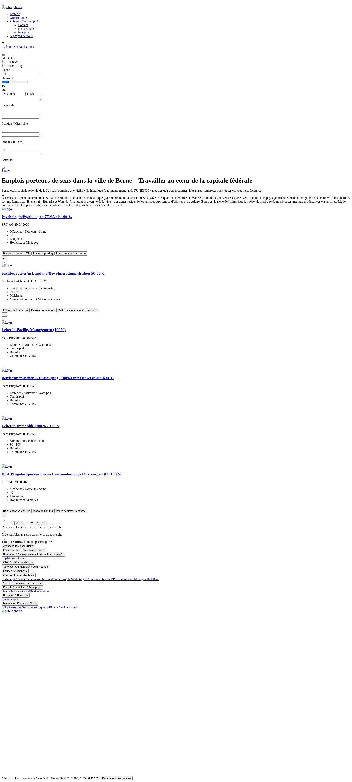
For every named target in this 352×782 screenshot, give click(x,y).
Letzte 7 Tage (15, 66)
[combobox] (176, 105)
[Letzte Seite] (53, 524)
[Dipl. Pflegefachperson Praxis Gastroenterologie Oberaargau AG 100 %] (176, 466)
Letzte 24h (13, 61)
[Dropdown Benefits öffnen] (41, 153)
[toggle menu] (3, 51)
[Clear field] (3, 55)
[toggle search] (3, 4)
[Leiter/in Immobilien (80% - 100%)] (176, 418)
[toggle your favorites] (3, 47)
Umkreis (7, 78)
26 (44, 523)
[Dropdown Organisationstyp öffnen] (41, 135)
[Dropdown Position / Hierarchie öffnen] (41, 117)
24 (31, 523)
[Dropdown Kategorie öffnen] (41, 99)
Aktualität (8, 57)
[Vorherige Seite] (7, 524)
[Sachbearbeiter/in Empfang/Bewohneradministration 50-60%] (176, 265)
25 (37, 523)
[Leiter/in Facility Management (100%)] (176, 322)
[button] (176, 43)
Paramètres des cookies (116, 778)
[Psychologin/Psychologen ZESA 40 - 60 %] (176, 209)
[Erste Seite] (3, 524)
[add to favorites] (3, 262)
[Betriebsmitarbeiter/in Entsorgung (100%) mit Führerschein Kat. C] (176, 370)
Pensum (7, 93)
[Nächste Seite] (49, 524)
